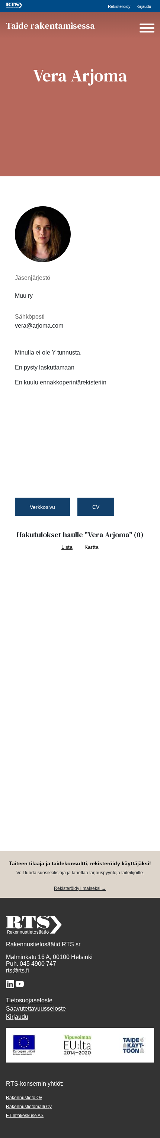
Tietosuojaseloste (29, 1000)
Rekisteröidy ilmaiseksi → (80, 888)
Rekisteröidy (119, 6)
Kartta (91, 547)
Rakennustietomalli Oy (29, 1106)
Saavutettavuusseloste (36, 1008)
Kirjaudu (144, 6)
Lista (67, 547)
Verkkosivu (42, 507)
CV (95, 507)
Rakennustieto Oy (24, 1097)
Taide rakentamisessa (50, 25)
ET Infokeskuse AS (25, 1115)
